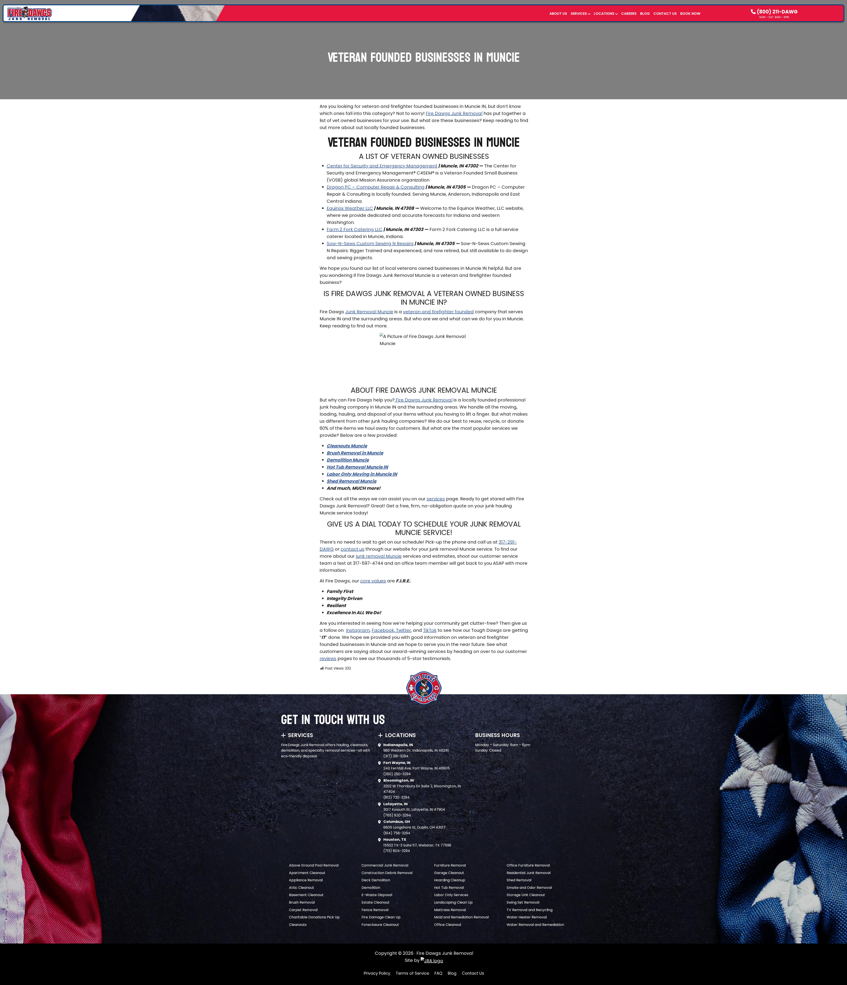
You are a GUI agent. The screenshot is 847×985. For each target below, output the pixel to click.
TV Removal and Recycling (530, 909)
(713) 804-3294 (396, 850)
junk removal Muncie (379, 556)
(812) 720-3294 (396, 797)
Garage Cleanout (449, 872)
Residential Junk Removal (529, 872)
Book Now (690, 13)
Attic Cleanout (301, 887)
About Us (558, 13)
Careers (629, 13)
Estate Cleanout (376, 902)
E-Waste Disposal (377, 894)
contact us (352, 549)
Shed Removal (519, 880)
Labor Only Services (451, 894)
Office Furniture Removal (528, 865)
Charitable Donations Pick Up (314, 917)
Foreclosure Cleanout (380, 924)
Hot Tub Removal (449, 887)
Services (579, 13)
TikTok (430, 630)
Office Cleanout (447, 924)
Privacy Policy (377, 973)
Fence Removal (375, 909)
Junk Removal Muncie (369, 312)
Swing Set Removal (523, 902)
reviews (328, 658)
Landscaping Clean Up (453, 902)
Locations (604, 13)
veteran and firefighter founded (438, 312)
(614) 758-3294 (396, 833)
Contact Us (665, 13)
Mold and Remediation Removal (461, 917)
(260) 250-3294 (397, 774)
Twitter (403, 630)
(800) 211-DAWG (777, 11)
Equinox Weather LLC (350, 208)
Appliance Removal (306, 880)
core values (373, 581)
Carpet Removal (303, 909)
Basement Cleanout (306, 894)
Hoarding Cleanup (449, 880)
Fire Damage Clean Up (381, 917)
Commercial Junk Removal (385, 865)
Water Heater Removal (527, 917)
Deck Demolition (376, 880)
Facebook (383, 630)
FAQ (438, 973)
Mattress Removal (450, 909)
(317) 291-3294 (395, 756)
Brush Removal (302, 902)
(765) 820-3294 (397, 815)
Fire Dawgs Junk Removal (454, 113)
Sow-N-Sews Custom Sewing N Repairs (370, 243)
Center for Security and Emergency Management (382, 166)
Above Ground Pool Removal (314, 865)
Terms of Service (412, 973)
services (436, 499)
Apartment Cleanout (307, 872)
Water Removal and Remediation (535, 924)
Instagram (358, 630)
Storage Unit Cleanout (526, 894)
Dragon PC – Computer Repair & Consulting (376, 187)
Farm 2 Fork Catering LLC (354, 229)
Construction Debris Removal (387, 872)
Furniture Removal (450, 865)
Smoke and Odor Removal (529, 887)
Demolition (371, 887)
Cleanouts (298, 924)
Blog (645, 13)
